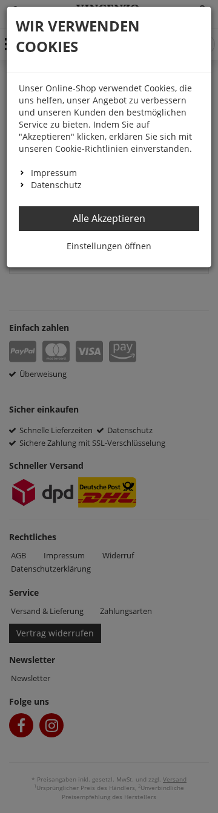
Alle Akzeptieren (109, 218)
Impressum (54, 172)
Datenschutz (56, 185)
